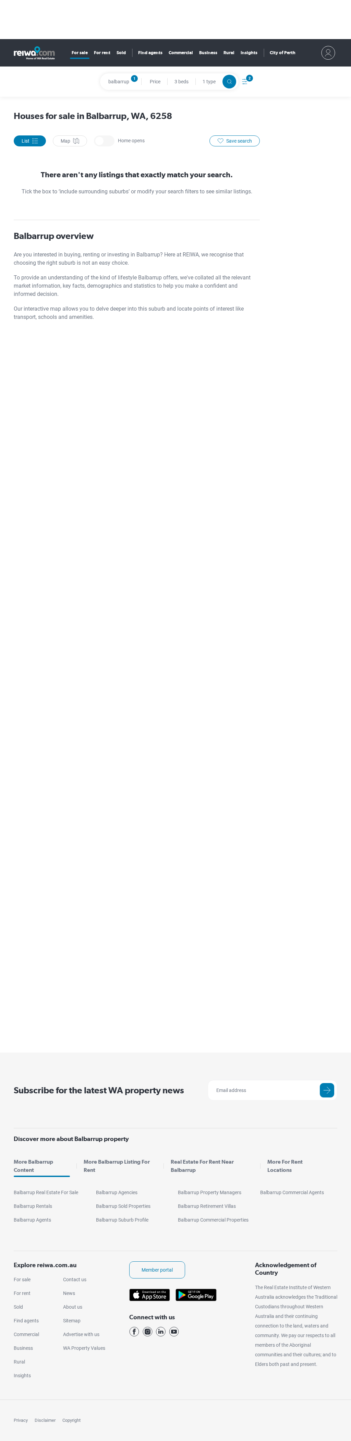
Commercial (181, 52)
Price (155, 81)
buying (72, 254)
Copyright (71, 1420)
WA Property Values (84, 1348)
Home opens (104, 140)
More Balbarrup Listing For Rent (117, 1165)
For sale (80, 52)
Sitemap (72, 1320)
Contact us (74, 1279)
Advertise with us (81, 1334)
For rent (102, 52)
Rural (228, 52)
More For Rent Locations (285, 1165)
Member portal (157, 1270)
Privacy (21, 1420)
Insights (249, 52)
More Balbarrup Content (33, 1165)
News (69, 1293)
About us (72, 1307)
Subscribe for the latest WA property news (99, 1090)
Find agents (150, 52)
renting (92, 254)
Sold (121, 52)
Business (208, 52)
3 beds (181, 81)
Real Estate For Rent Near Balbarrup (202, 1165)
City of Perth (282, 52)
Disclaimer (45, 1420)
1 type (209, 81)
